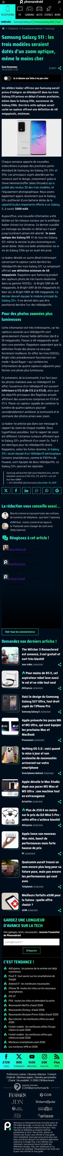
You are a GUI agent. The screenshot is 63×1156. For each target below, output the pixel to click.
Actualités (27, 801)
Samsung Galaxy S (31, 712)
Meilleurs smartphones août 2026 (27, 1042)
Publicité (11, 1077)
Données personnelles (45, 1077)
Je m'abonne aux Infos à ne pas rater (30, 78)
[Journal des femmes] (17, 1095)
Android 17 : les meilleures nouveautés (29, 983)
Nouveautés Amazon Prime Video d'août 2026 (33, 1014)
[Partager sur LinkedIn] (26, 490)
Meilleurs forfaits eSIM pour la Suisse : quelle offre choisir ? (41, 899)
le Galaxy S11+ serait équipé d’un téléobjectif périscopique (31, 451)
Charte (12, 1080)
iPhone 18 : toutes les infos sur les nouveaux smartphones (32, 990)
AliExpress (27, 688)
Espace (49, 15)
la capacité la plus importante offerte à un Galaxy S (31, 204)
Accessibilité (23, 1080)
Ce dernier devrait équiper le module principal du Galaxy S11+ (30, 296)
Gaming (29, 15)
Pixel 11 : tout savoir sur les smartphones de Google (32, 977)
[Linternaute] (46, 1102)
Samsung (49, 28)
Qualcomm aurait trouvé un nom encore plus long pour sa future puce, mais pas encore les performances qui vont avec (41, 871)
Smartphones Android (32, 28)
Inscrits (44, 1064)
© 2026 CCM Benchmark (42, 1080)
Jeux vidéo (27, 664)
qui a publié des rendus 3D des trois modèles (28, 185)
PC (19, 15)
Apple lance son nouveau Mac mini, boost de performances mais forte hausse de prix (39, 841)
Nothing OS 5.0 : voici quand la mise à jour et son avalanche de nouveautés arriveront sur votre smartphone (41, 758)
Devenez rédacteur (37, 1074)
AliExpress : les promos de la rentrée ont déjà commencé (33, 970)
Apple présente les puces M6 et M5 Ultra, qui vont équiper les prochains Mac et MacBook (41, 727)
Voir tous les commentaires (20, 632)
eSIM (24, 910)
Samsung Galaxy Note (43, 22)
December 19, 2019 (47, 483)
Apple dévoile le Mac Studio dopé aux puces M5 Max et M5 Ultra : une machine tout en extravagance (41, 789)
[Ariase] (46, 1115)
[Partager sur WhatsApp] (47, 490)
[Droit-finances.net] (17, 1109)
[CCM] (46, 1095)
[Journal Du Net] (17, 1102)
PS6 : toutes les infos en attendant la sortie (32, 1000)
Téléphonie (8, 15)
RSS (57, 1064)
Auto (39, 15)
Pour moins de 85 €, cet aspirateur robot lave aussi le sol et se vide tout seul (40, 677)
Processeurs (28, 740)
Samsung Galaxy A (23, 22)
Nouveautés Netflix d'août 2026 (26, 1005)
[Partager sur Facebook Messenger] (36, 490)
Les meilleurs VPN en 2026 (23, 1046)
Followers (19, 1064)
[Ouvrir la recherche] (59, 2)
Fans (6, 1064)
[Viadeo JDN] (17, 1116)
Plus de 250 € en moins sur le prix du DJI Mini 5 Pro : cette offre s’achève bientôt (41, 814)
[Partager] (59, 68)
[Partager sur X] (6, 490)
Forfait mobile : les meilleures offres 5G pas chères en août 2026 (32, 1028)
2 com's (52, 68)
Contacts (52, 1074)
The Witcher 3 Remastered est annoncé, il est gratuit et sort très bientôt (41, 654)
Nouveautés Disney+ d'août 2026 (27, 1010)
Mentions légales (25, 1077)
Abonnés (32, 1064)
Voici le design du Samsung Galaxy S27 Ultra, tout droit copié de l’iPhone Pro (40, 701)
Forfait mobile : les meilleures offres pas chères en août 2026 (30, 1036)
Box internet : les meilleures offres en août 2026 (31, 1020)
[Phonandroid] (7, 1126)
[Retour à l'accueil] (31, 2)
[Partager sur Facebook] (16, 490)
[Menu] (3, 2)
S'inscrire (31, 950)
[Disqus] (31, 586)
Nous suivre (57, 490)
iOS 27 (12, 996)
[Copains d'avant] (46, 1109)
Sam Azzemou (9, 67)
